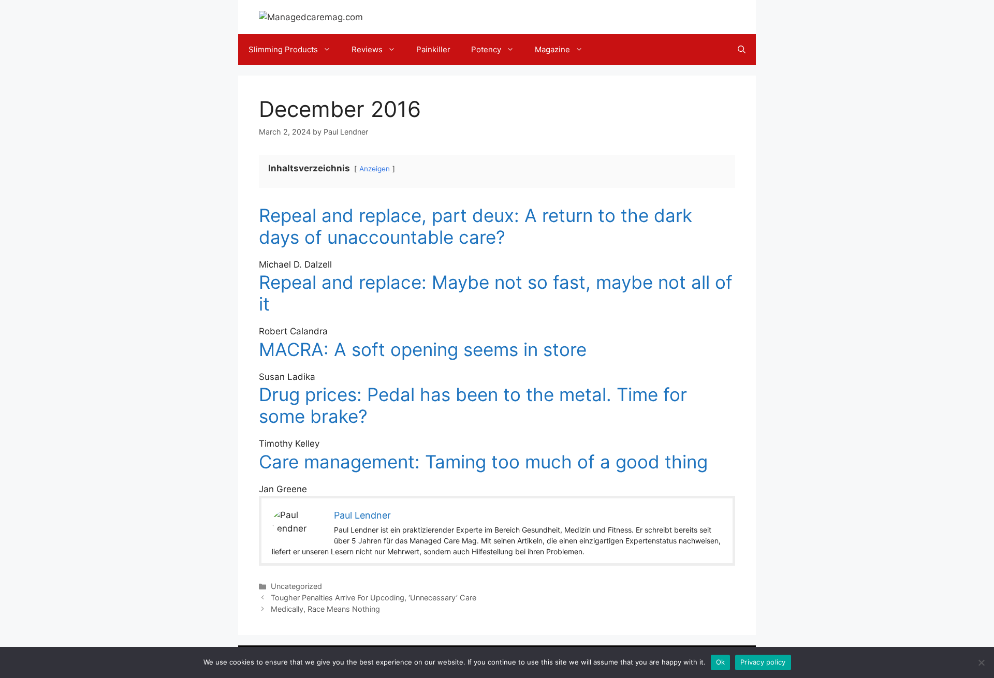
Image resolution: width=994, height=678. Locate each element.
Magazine (552, 49)
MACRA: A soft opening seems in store (423, 349)
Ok (720, 662)
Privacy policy (763, 662)
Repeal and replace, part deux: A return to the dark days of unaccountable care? (475, 226)
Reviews (367, 49)
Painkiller (433, 49)
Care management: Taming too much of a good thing (483, 462)
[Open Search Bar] (741, 49)
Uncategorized (296, 586)
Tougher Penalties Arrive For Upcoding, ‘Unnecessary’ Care (373, 597)
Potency (486, 49)
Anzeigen (374, 169)
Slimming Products (283, 49)
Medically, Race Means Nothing (325, 609)
